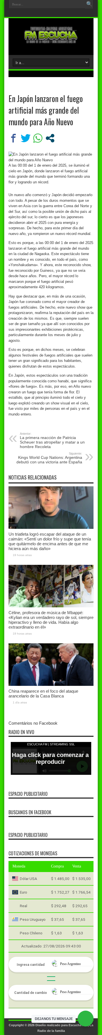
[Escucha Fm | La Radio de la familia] (51, 41)
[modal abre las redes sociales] (50, 138)
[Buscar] (89, 4)
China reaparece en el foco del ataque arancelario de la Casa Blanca (43, 693)
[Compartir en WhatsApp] (38, 138)
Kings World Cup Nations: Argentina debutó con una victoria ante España (49, 458)
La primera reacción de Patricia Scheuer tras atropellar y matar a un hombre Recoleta (52, 440)
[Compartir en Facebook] (13, 138)
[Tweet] (26, 138)
